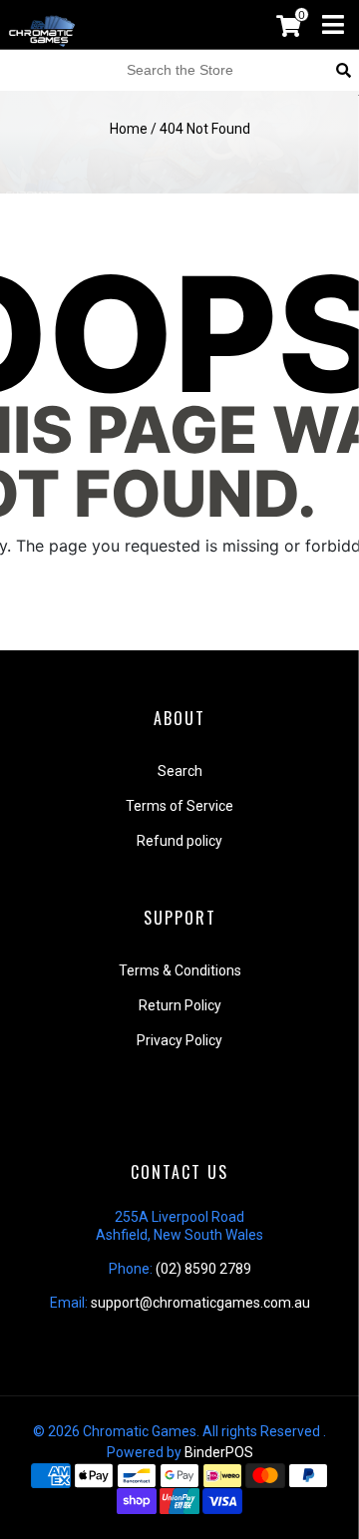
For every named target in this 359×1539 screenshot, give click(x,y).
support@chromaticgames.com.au (200, 1303)
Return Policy (180, 1005)
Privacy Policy (179, 1040)
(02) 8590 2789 (203, 1269)
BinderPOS (218, 1452)
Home (129, 129)
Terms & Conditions (180, 970)
